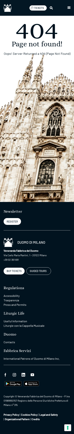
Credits (35, 419)
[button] (69, 7)
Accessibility (12, 295)
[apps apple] (31, 383)
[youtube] (32, 374)
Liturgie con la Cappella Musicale (24, 325)
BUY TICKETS (14, 271)
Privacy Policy (11, 414)
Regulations (14, 288)
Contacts (9, 342)
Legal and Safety (48, 414)
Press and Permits (15, 304)
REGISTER (12, 221)
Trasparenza (11, 300)
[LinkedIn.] (23, 374)
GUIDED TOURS (38, 271)
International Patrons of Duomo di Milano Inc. (32, 358)
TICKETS (39, 7)
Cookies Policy (29, 414)
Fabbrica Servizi (17, 351)
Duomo (10, 334)
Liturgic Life (14, 313)
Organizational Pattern (17, 419)
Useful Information (15, 321)
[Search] (51, 8)
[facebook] (5, 374)
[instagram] (14, 374)
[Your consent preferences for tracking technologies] (67, 427)
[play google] (13, 383)
